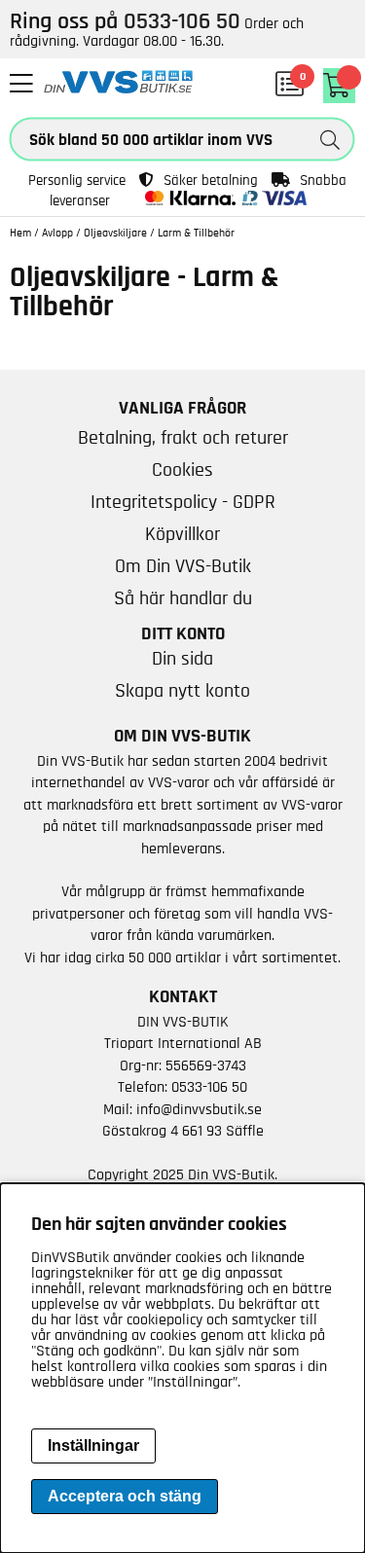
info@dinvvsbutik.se (199, 1109)
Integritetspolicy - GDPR (183, 502)
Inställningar (93, 1445)
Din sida (182, 658)
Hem (20, 232)
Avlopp (57, 232)
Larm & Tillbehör (196, 232)
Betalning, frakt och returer (183, 438)
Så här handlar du (183, 598)
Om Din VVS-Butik (183, 566)
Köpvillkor (182, 534)
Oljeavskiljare (115, 232)
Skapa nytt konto (182, 691)
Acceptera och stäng (124, 1496)
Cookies (182, 470)
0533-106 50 (209, 1087)
